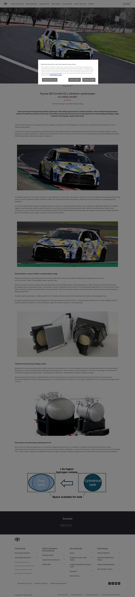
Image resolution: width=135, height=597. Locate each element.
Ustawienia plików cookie (49, 80)
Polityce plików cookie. (55, 75)
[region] (68, 72)
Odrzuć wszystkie (74, 80)
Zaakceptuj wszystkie (88, 80)
